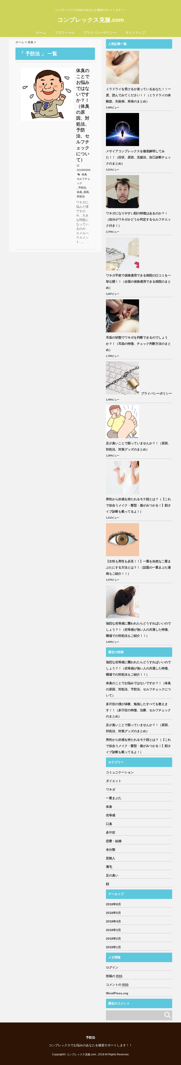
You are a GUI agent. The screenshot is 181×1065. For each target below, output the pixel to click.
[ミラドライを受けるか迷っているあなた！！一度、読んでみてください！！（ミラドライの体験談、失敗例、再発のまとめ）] (123, 67)
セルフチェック (83, 181)
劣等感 (110, 815)
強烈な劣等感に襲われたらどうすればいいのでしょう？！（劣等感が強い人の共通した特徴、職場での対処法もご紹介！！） (138, 629)
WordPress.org (117, 993)
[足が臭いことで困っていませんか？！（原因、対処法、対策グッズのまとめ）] (123, 421)
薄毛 (109, 867)
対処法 (81, 196)
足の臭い (112, 875)
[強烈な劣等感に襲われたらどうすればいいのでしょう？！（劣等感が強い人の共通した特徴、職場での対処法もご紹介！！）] (123, 601)
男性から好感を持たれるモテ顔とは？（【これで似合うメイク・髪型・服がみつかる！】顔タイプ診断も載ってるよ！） (138, 505)
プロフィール (65, 32)
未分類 (110, 849)
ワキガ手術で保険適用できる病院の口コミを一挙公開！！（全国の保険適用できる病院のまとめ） (138, 281)
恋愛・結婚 (113, 841)
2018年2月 (113, 938)
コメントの (117, 984)
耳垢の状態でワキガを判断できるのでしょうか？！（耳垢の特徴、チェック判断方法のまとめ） (138, 344)
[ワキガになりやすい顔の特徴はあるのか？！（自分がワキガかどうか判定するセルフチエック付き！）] (123, 191)
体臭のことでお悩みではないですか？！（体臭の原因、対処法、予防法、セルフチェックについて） (82, 115)
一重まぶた (113, 798)
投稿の (114, 976)
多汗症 (110, 832)
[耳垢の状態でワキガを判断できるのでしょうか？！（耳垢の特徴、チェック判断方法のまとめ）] (123, 315)
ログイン (112, 967)
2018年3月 (113, 930)
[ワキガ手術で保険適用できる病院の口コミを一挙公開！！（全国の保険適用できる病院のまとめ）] (123, 253)
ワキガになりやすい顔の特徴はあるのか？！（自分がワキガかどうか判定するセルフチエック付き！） (138, 219)
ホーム (41, 32)
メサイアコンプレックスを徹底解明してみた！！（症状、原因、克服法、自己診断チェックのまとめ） (138, 157)
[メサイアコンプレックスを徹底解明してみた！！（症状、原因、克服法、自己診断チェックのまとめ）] (123, 129)
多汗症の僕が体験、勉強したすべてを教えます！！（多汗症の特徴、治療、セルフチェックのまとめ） (138, 710)
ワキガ (110, 789)
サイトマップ (135, 32)
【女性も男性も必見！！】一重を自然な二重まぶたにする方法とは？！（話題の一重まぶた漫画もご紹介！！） (138, 567)
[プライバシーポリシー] (123, 378)
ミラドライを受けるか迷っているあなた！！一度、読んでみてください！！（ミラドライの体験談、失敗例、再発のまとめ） (138, 95)
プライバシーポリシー (100, 32)
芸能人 (110, 858)
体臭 (84, 174)
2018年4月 (113, 921)
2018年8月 (113, 904)
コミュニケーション (120, 772)
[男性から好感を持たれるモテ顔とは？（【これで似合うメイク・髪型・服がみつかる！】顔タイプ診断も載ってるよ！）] (123, 477)
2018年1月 (113, 947)
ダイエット (113, 781)
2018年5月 (113, 913)
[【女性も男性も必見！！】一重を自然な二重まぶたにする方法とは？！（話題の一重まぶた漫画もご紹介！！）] (123, 539)
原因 (86, 192)
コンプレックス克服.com (90, 20)
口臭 (109, 824)
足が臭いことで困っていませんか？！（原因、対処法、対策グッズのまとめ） (138, 446)
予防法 (82, 187)
